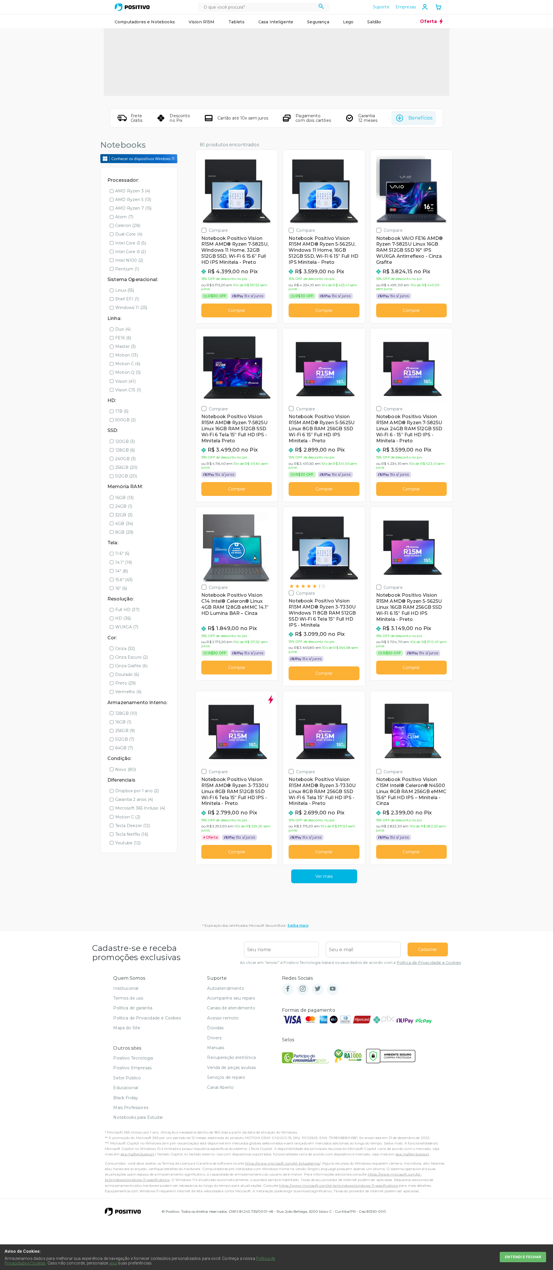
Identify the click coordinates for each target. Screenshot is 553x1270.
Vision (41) (125, 381)
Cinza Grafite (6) (131, 665)
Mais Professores (130, 1107)
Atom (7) (124, 216)
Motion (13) (126, 355)
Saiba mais (297, 925)
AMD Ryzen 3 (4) (132, 191)
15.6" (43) (124, 579)
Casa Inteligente (275, 21)
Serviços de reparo (226, 1077)
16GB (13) (124, 497)
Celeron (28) (127, 225)
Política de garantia (132, 1008)
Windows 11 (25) (131, 307)
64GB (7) (124, 747)
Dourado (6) (127, 674)
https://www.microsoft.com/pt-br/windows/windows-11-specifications (338, 1185)
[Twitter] (318, 989)
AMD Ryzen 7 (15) (133, 208)
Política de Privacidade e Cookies (429, 962)
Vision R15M (202, 21)
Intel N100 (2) (129, 260)
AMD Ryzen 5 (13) (133, 199)
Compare (218, 230)
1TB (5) (121, 411)
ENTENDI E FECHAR (523, 1257)
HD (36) (123, 618)
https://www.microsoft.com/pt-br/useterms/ (282, 1163)
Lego (348, 21)
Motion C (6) (127, 363)
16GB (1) (123, 722)
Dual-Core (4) (128, 234)
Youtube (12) (128, 843)
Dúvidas (215, 1027)
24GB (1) (123, 506)
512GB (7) (124, 739)
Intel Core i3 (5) (130, 243)
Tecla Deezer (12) (132, 825)
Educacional (125, 1087)
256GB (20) (126, 467)
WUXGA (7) (126, 627)
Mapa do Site (126, 1027)
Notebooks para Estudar (138, 1117)
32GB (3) (123, 515)
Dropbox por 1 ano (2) (137, 790)
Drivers (214, 1037)
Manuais (215, 1047)
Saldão (374, 21)
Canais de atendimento (231, 1008)
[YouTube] (333, 989)
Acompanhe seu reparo (231, 998)
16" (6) (121, 588)
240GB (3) (125, 458)
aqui (113, 1263)
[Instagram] (303, 989)
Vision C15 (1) (128, 390)
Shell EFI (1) (127, 299)
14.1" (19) (123, 562)
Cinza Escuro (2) (131, 657)
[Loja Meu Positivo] (132, 7)
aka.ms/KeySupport (137, 1154)
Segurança (318, 21)
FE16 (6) (123, 337)
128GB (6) (125, 450)
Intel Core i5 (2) (130, 251)
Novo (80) (125, 769)
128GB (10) (126, 713)
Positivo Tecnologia (133, 1058)
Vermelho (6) (128, 691)
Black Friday (125, 1097)
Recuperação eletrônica (231, 1057)
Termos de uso (128, 998)
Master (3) (125, 346)
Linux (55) (124, 290)
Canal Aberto (220, 1087)
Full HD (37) (127, 609)
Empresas (405, 7)
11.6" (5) (122, 553)
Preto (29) (125, 683)
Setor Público (127, 1078)
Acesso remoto (222, 1018)
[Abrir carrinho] (438, 8)
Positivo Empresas (132, 1067)
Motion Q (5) (128, 372)
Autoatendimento (225, 988)
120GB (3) (125, 441)
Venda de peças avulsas (231, 1067)
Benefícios (420, 118)
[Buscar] (321, 7)
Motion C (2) (127, 817)
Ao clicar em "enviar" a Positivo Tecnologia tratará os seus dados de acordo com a (350, 962)
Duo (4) (122, 329)
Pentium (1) (127, 269)
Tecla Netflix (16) (131, 834)
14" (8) (121, 571)
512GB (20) (126, 476)
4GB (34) (124, 523)
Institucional (125, 988)
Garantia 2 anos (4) (134, 799)
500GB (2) (125, 419)
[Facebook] (288, 989)
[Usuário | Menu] (425, 7)
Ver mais (324, 876)
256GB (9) (125, 730)
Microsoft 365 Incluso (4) (140, 808)
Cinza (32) (125, 648)
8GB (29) (124, 532)
